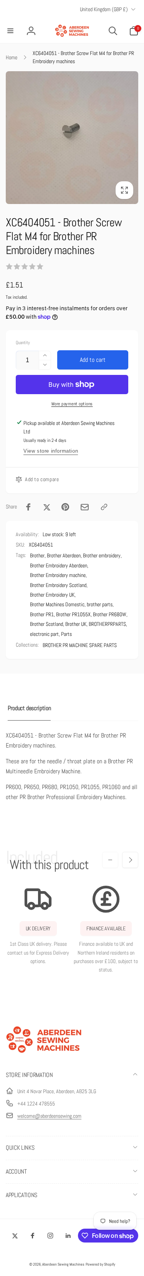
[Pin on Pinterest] (65, 507)
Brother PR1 (42, 614)
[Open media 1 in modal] (72, 137)
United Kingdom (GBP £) (104, 9)
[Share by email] (84, 507)
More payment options (72, 404)
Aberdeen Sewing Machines (63, 1264)
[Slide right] (130, 860)
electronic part (44, 633)
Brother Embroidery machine (58, 575)
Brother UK (75, 623)
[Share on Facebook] (28, 507)
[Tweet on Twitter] (47, 507)
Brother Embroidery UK (52, 594)
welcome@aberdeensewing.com (49, 1115)
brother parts (100, 604)
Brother (37, 555)
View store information (50, 451)
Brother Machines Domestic (57, 604)
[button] (10, 30)
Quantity (23, 342)
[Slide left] (110, 860)
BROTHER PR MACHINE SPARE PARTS (80, 645)
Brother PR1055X (73, 614)
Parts (66, 633)
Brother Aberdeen (64, 555)
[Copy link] (104, 507)
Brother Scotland (46, 623)
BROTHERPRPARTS (107, 623)
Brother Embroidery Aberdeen (58, 565)
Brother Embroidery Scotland (58, 585)
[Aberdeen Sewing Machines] (44, 1054)
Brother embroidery (102, 555)
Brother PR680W (109, 614)
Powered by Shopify (100, 1264)
